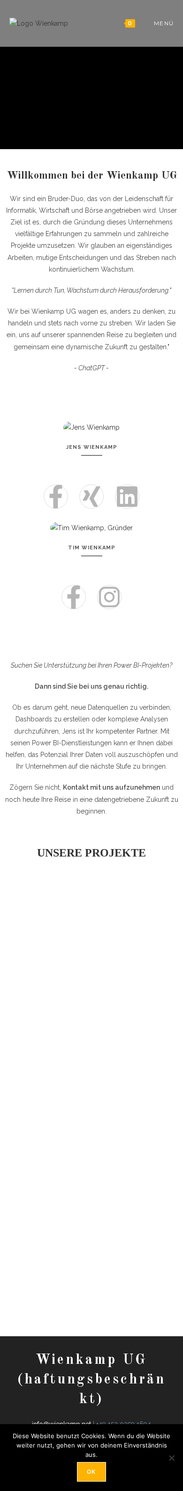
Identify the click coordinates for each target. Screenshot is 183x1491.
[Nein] (171, 1457)
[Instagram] (109, 597)
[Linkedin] (127, 496)
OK (91, 1471)
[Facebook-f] (56, 496)
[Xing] (91, 496)
